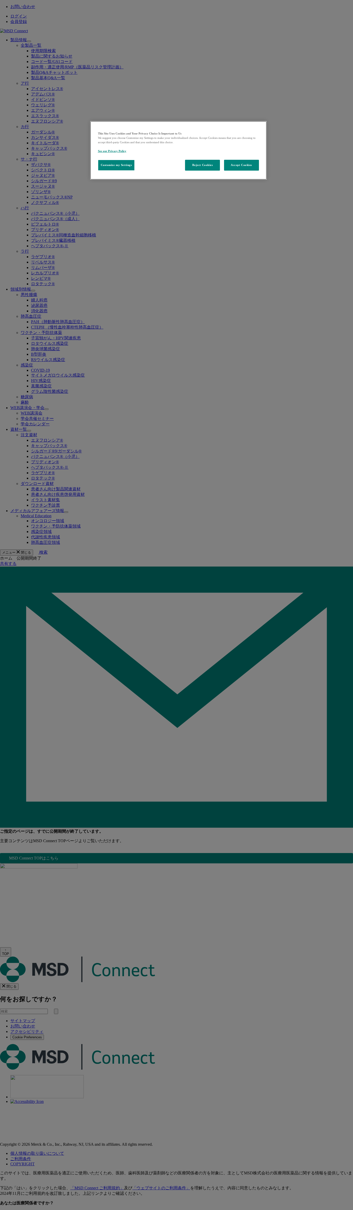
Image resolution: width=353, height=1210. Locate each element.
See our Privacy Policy (112, 151)
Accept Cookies (241, 164)
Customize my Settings (116, 164)
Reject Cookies (202, 164)
